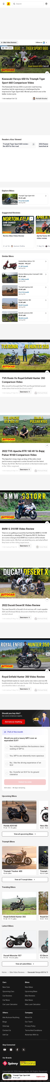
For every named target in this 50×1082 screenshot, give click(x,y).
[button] (25, 59)
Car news (6, 1000)
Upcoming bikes (31, 991)
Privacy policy (30, 1026)
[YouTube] (5, 1050)
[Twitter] (23, 1050)
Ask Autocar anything (11, 1017)
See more (24, 392)
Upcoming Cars (8, 991)
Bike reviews (30, 996)
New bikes (29, 987)
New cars (6, 987)
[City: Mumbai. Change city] (46, 4)
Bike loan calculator (33, 1004)
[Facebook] (17, 1050)
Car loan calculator (10, 1004)
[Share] (47, 73)
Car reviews (7, 996)
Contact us (7, 1030)
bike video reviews (17, 972)
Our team (29, 1022)
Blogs (5, 1022)
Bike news (29, 1000)
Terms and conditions (33, 1030)
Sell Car (5, 1035)
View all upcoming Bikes (23, 834)
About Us (28, 1017)
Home (4, 972)
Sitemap (6, 1026)
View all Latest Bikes (24, 964)
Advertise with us (31, 1035)
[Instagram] (11, 1050)
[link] (19, 812)
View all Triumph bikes (23, 880)
